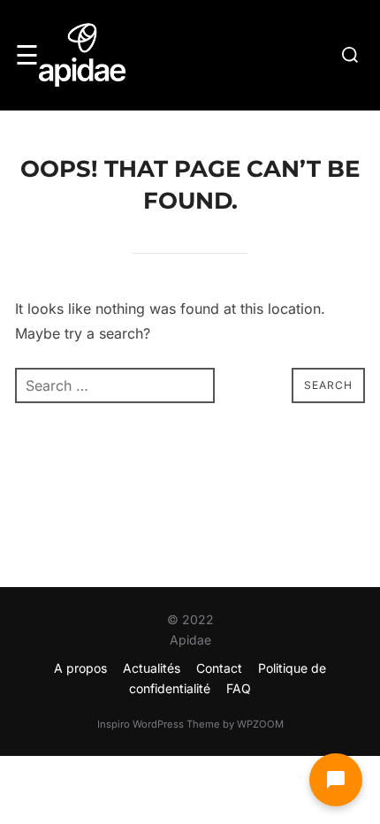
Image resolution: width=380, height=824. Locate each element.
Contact (219, 667)
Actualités (151, 667)
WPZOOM (260, 724)
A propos (80, 667)
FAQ (238, 688)
